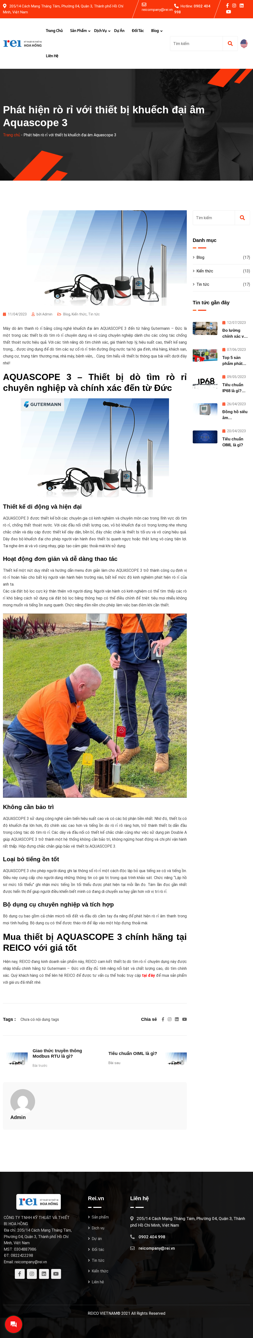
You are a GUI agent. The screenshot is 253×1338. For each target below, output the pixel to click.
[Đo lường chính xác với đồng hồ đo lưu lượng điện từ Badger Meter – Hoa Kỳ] (205, 328)
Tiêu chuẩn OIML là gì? (132, 1053)
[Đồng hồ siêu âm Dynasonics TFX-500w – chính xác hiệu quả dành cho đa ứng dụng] (205, 409)
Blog (155, 31)
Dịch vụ (100, 31)
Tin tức (94, 314)
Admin (18, 1117)
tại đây (148, 975)
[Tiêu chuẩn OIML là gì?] (205, 436)
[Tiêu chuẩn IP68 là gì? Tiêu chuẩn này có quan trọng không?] (205, 382)
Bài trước (40, 1066)
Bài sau (114, 1063)
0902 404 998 (152, 1236)
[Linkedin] (177, 1019)
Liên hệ (52, 56)
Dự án (119, 31)
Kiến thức (79, 314)
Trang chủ (54, 31)
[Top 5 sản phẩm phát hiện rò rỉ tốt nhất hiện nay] (205, 355)
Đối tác (138, 31)
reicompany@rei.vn (157, 9)
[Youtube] (184, 1019)
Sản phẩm (78, 31)
